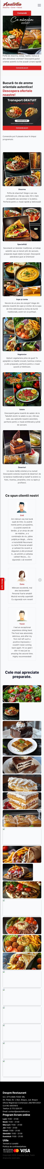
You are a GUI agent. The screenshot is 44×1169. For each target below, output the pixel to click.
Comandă (22, 13)
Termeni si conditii (10, 1143)
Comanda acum (22, 68)
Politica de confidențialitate (14, 1146)
